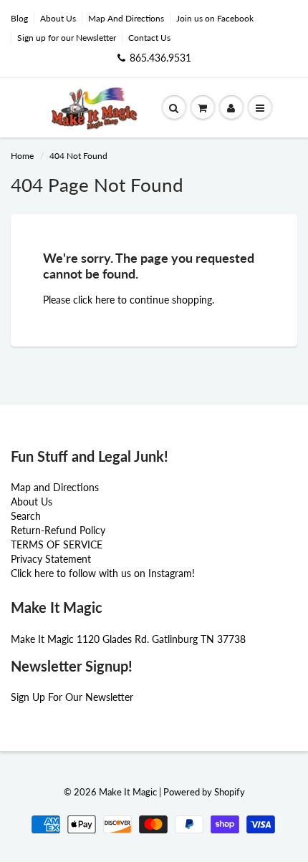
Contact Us (149, 37)
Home (22, 155)
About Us (58, 18)
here (105, 300)
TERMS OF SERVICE (56, 544)
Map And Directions (126, 18)
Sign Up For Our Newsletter (72, 697)
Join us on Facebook (215, 18)
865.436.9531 (160, 58)
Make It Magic (128, 792)
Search (26, 516)
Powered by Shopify (204, 792)
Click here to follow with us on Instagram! (103, 573)
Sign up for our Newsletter (66, 37)
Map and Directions (55, 487)
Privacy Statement (51, 559)
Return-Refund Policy (58, 530)
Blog (19, 18)
